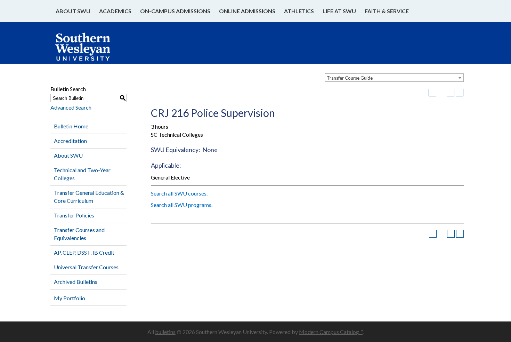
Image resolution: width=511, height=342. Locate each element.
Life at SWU (339, 11)
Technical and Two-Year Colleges (82, 174)
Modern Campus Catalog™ (331, 331)
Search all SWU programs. (181, 204)
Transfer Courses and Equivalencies (79, 233)
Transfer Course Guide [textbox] (350, 78)
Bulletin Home (71, 126)
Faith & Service (387, 11)
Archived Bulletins (75, 281)
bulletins (165, 331)
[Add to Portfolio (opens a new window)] (432, 92)
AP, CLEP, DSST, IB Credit (84, 252)
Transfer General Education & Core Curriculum (89, 196)
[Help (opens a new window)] (459, 92)
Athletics (299, 11)
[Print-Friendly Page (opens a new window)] (450, 92)
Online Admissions (247, 11)
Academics (115, 11)
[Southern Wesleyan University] (89, 50)
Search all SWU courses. (179, 193)
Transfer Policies (74, 215)
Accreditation (70, 140)
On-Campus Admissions (175, 11)
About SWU (73, 11)
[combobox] (394, 77)
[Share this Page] (441, 92)
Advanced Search (70, 107)
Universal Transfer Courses (86, 267)
